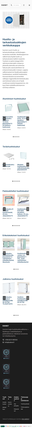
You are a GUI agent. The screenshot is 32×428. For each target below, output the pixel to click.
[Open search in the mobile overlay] (15, 5)
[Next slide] (27, 118)
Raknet (4, 5)
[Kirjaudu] (26, 5)
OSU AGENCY (25, 419)
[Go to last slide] (4, 118)
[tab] (13, 136)
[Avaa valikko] (24, 5)
